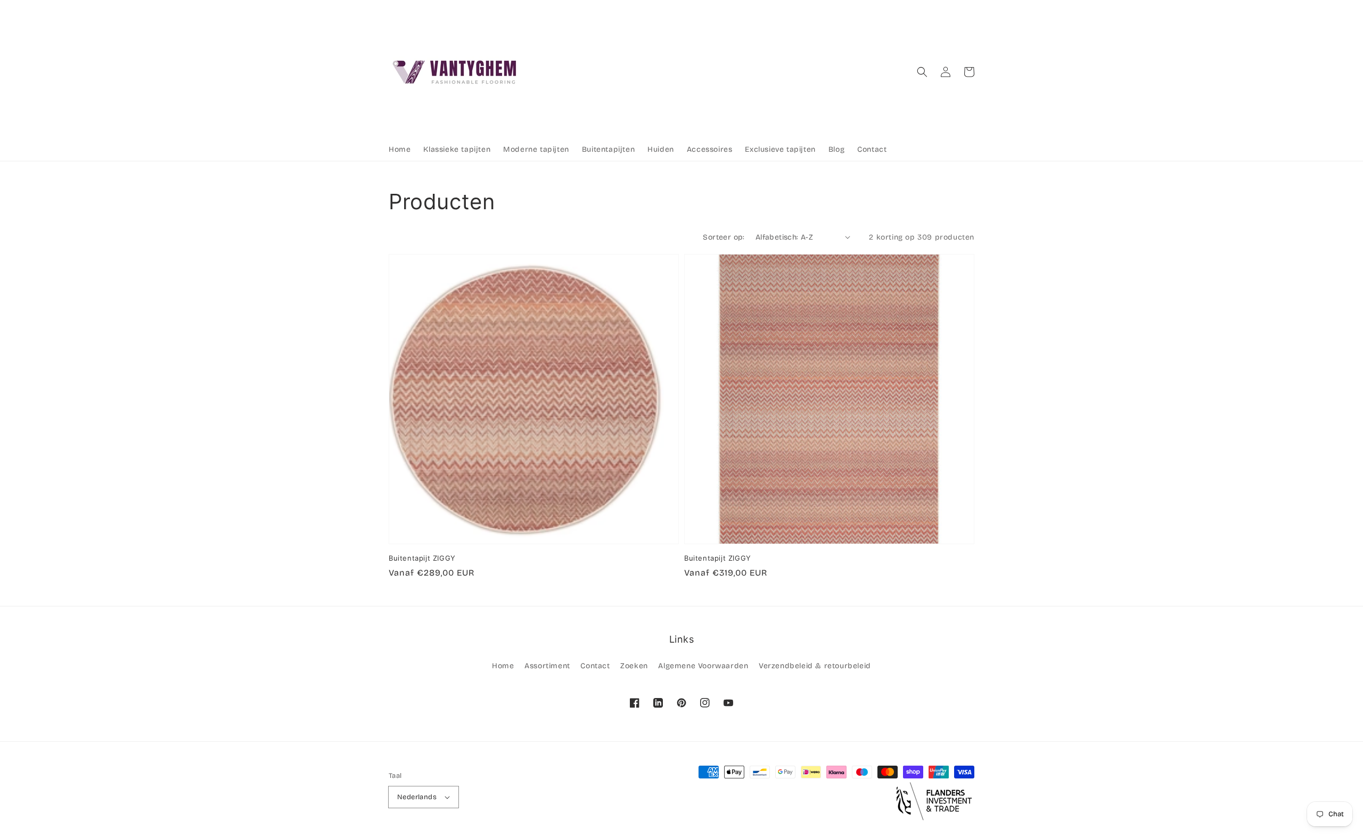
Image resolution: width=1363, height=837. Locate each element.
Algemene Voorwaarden (703, 665)
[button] (922, 72)
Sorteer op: (723, 237)
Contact (595, 665)
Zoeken (634, 665)
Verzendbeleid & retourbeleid (815, 665)
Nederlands (417, 797)
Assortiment (547, 665)
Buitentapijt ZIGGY (422, 558)
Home (503, 665)
